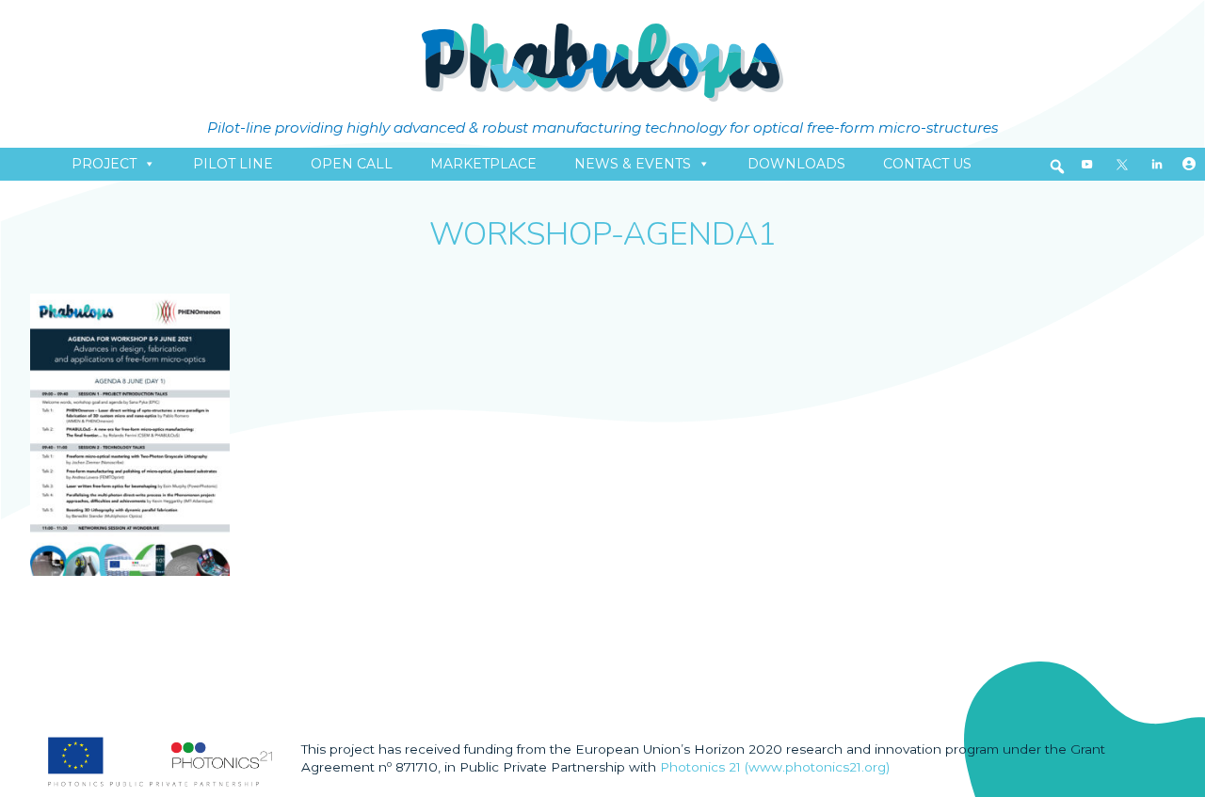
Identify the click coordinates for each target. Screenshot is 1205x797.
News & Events (632, 163)
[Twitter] (1122, 164)
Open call (352, 163)
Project (104, 163)
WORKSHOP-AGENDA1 (603, 234)
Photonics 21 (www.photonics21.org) (775, 766)
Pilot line (233, 163)
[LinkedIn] (1157, 164)
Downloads (796, 163)
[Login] (1189, 164)
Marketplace (483, 163)
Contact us (927, 163)
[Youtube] (1087, 164)
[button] (1057, 166)
